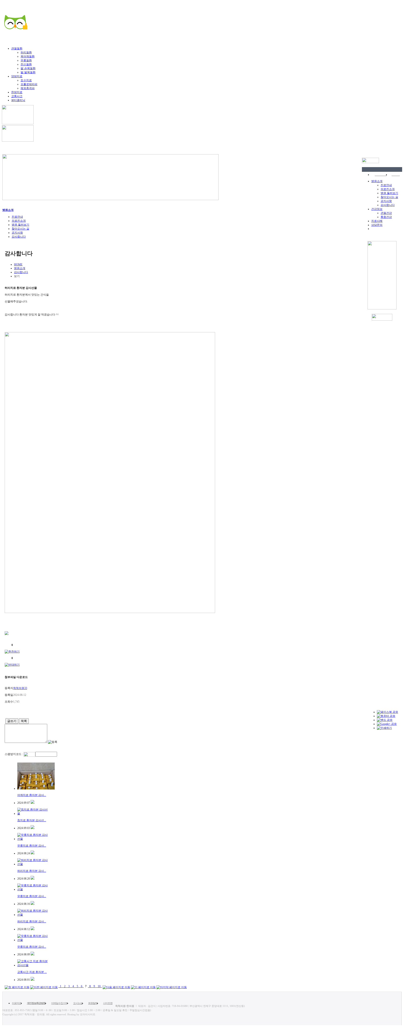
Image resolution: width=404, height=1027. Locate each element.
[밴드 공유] (385, 720)
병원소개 (376, 181)
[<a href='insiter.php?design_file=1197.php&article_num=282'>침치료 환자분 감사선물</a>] (32, 828)
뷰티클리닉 (18, 100)
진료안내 (386, 185)
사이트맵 (107, 1003)
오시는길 (78, 1003)
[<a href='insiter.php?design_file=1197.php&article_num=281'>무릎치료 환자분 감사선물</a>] (32, 853)
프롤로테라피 (29, 84)
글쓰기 (11, 721)
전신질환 (26, 64)
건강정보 (376, 209)
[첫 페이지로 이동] (17, 986)
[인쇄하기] (384, 728)
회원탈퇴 (92, 1003)
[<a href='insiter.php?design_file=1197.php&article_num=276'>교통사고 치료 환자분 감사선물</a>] (32, 979)
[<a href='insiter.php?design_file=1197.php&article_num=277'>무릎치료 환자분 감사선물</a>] (32, 954)
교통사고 (16, 96)
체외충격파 (28, 88)
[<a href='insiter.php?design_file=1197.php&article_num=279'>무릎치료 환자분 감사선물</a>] (32, 904)
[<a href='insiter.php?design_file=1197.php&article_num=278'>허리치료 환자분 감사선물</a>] (32, 929)
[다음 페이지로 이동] (116, 986)
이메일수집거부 (59, 1003)
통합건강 (386, 217)
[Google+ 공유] (387, 724)
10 (99, 986)
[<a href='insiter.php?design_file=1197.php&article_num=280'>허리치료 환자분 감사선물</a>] (32, 878)
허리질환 (26, 52)
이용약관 (16, 1003)
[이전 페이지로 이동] (44, 986)
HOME (18, 264)
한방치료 (16, 92)
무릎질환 (26, 60)
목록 (24, 721)
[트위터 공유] (386, 716)
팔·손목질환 (28, 68)
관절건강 (386, 213)
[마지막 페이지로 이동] (171, 986)
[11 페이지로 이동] (143, 986)
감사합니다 (388, 205)
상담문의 (376, 225)
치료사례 (376, 221)
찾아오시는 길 (389, 197)
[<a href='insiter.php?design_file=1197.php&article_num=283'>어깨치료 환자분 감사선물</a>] (32, 802)
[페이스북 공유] (387, 712)
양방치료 (16, 76)
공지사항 (386, 201)
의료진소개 (388, 189)
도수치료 (26, 80)
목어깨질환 (28, 56)
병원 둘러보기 (389, 193)
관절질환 (16, 48)
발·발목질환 (28, 72)
